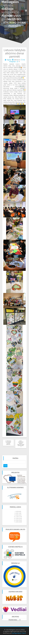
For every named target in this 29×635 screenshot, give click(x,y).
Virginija (9, 60)
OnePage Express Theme (19, 633)
